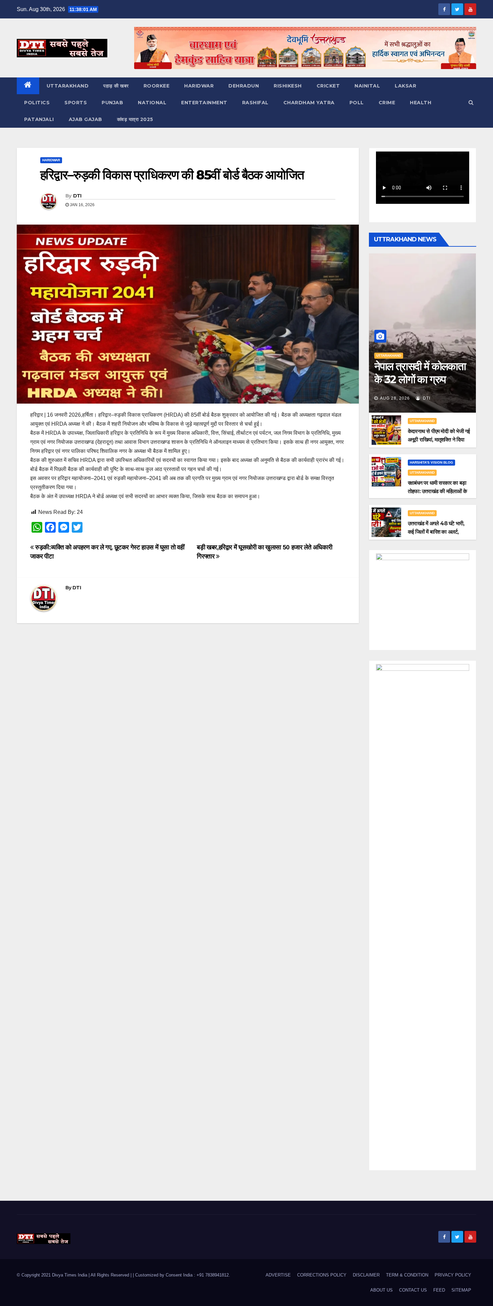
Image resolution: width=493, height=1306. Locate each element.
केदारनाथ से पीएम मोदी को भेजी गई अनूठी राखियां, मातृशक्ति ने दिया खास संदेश (439, 439)
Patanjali (39, 119)
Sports (75, 103)
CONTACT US (413, 1290)
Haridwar (199, 86)
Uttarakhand (68, 86)
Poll (356, 103)
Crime (387, 103)
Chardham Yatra (309, 103)
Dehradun (243, 86)
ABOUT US (381, 1290)
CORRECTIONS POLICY (321, 1275)
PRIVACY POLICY (453, 1275)
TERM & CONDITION (407, 1275)
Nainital (367, 86)
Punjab (112, 103)
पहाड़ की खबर (116, 86)
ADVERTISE (278, 1275)
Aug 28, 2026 (395, 398)
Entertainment (204, 103)
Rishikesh (288, 86)
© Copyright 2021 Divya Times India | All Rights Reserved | (75, 1275)
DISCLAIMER (366, 1275)
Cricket (328, 86)
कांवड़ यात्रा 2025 (135, 119)
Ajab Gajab (85, 119)
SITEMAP (461, 1290)
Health (420, 103)
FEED (439, 1290)
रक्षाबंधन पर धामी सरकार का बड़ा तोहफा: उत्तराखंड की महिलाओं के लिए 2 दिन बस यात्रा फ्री (437, 491)
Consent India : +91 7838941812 (197, 1275)
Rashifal (255, 103)
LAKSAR (405, 86)
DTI (77, 196)
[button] (471, 102)
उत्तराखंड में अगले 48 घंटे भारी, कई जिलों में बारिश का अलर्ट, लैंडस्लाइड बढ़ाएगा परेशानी (436, 531)
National (152, 103)
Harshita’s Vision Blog (431, 462)
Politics (37, 103)
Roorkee (157, 86)
